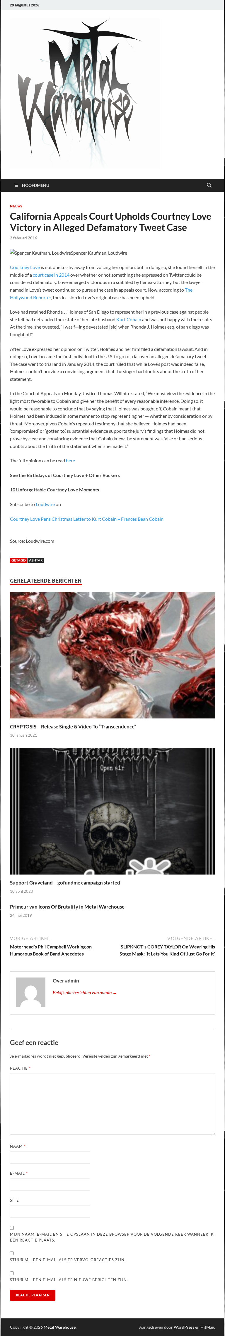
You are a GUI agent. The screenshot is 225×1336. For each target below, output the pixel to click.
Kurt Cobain (128, 319)
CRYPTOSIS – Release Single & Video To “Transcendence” (73, 726)
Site (14, 1200)
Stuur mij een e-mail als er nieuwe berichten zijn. (69, 1279)
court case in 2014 (51, 275)
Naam (18, 1146)
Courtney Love (25, 267)
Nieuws (16, 206)
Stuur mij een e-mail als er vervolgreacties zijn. (68, 1259)
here (70, 460)
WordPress (184, 1327)
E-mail (19, 1173)
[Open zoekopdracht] (209, 185)
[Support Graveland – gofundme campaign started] (112, 813)
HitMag (207, 1327)
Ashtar (36, 560)
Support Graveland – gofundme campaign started (65, 883)
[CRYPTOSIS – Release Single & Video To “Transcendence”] (112, 657)
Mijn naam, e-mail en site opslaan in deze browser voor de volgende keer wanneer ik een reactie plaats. (112, 1237)
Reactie (20, 1068)
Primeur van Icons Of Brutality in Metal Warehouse (67, 907)
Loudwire (45, 504)
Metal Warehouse (60, 1327)
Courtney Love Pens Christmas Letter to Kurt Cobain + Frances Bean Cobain (86, 519)
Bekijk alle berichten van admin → (85, 992)
